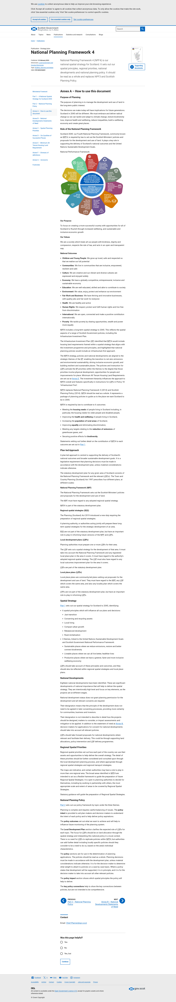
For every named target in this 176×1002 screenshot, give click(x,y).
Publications (58, 35)
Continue (65, 962)
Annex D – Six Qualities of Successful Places (42, 137)
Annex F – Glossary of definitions (41, 154)
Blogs (101, 35)
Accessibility (35, 982)
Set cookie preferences (83, 19)
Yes (65, 942)
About (33, 35)
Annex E (75, 378)
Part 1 (82, 444)
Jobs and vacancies (84, 982)
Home (33, 41)
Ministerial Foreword (40, 92)
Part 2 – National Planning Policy (42, 105)
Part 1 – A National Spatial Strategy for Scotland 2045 (42, 98)
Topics (40, 35)
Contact (51, 982)
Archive (43, 982)
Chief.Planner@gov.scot (76, 923)
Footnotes (36, 165)
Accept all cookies (39, 19)
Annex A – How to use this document (42, 112)
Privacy (95, 982)
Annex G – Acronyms (40, 160)
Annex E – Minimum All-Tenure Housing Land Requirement (41, 145)
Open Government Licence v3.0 (66, 991)
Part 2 (62, 805)
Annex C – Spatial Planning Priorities (42, 129)
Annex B (119, 723)
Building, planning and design (44, 67)
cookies (41, 4)
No (65, 948)
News (49, 35)
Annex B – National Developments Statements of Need (42, 120)
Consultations (91, 35)
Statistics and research (74, 35)
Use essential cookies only (60, 19)
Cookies (59, 982)
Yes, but (67, 953)
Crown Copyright (69, 982)
